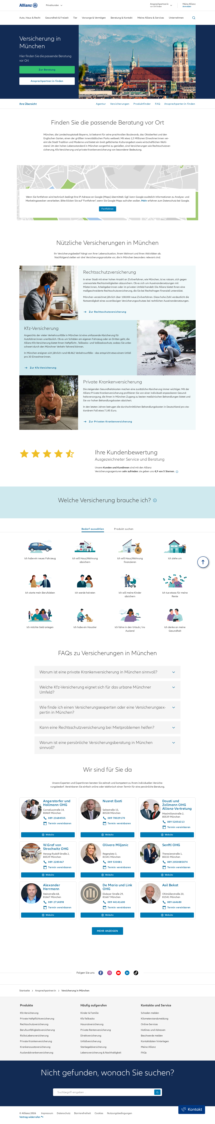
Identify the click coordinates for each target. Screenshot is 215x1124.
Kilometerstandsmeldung (154, 1018)
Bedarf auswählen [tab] (93, 529)
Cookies (99, 1113)
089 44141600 (116, 902)
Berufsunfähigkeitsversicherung (37, 1030)
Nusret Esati (112, 801)
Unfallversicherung (90, 1041)
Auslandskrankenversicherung (36, 1052)
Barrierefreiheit (82, 1113)
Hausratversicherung (91, 1024)
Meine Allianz (148, 1047)
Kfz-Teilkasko (87, 1018)
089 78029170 (116, 818)
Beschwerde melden (152, 1035)
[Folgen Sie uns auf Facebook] (100, 972)
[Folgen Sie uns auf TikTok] (136, 972)
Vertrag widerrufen (29, 1117)
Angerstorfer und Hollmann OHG (57, 803)
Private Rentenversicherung (95, 1030)
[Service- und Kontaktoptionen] (191, 1109)
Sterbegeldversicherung (93, 1047)
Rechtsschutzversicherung (34, 1024)
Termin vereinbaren (59, 867)
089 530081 (115, 862)
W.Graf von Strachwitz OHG (56, 847)
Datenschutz (63, 1113)
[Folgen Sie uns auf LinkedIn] (127, 972)
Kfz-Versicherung (29, 1013)
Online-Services (149, 1024)
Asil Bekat (170, 885)
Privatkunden (52, 5)
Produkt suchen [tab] (123, 529)
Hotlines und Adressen (153, 1030)
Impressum (47, 1113)
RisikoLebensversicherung (34, 1035)
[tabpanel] (107, 585)
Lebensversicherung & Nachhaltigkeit (100, 1052)
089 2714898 (56, 902)
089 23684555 (57, 818)
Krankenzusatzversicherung (35, 1047)
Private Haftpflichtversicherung (37, 1018)
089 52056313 (176, 821)
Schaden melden (150, 1013)
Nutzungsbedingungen (119, 1113)
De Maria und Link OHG (117, 887)
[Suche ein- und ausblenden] (193, 18)
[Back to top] (203, 562)
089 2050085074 (177, 862)
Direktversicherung (90, 1035)
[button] (177, 472)
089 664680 (174, 902)
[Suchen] (157, 1092)
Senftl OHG (171, 845)
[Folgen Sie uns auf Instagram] (109, 972)
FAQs (144, 1052)
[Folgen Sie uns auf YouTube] (118, 972)
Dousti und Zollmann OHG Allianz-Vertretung (177, 805)
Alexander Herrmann (51, 887)
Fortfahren (108, 209)
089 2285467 (56, 862)
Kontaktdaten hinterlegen (155, 1041)
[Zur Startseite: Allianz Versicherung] (28, 5)
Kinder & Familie (89, 1013)
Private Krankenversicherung (36, 1041)
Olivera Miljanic (115, 845)
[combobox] (103, 1092)
